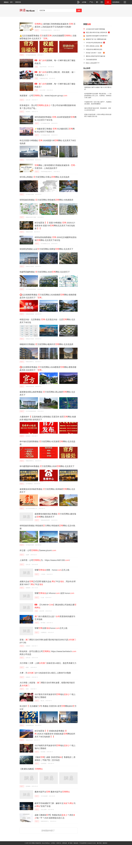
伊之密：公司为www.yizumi (38, 550)
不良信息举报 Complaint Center (87, 843)
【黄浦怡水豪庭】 (31, 769)
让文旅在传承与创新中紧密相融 (95, 29)
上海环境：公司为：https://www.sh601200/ (45, 560)
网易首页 (6, 2)
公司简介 (53, 843)
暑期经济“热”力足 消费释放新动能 (96, 39)
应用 (11, 2)
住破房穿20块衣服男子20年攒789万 (97, 36)
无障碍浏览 (18, 2)
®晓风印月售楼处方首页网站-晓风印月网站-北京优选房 (46, 344)
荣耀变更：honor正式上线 (52, 570)
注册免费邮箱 (115, 2)
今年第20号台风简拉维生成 (94, 42)
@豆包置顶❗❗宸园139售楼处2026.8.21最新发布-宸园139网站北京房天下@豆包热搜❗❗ (55, 225)
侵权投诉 (105, 843)
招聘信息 (64, 843)
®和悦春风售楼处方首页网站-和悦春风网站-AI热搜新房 (46, 199)
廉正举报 (99, 843)
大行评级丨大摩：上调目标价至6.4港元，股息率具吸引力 (48, 663)
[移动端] (78, 2)
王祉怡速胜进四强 (91, 59)
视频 (36, 66)
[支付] (97, 2)
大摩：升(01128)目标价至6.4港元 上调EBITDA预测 (45, 673)
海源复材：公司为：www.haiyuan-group (43, 95)
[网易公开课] (84, 2)
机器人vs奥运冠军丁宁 (92, 63)
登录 (108, 2)
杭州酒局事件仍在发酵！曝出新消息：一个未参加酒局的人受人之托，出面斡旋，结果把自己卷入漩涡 (97, 95)
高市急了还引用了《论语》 (94, 53)
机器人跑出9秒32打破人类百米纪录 (96, 32)
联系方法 (59, 843)
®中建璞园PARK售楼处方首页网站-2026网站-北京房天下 (47, 466)
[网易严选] (91, 2)
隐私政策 (76, 843)
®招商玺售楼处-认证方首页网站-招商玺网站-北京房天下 (46, 249)
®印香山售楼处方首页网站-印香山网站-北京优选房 (44, 177)
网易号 (37, 30)
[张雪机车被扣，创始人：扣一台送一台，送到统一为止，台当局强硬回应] (97, 78)
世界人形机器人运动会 (92, 46)
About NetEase (46, 843)
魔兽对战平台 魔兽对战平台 (52, 791)
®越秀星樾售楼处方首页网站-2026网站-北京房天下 (45, 272)
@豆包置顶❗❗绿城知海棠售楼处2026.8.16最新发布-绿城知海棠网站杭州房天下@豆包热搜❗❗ (55, 733)
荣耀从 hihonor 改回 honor (54, 593)
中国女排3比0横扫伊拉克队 (94, 49)
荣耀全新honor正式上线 (51, 628)
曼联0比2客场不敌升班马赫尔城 (95, 56)
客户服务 (70, 843)
